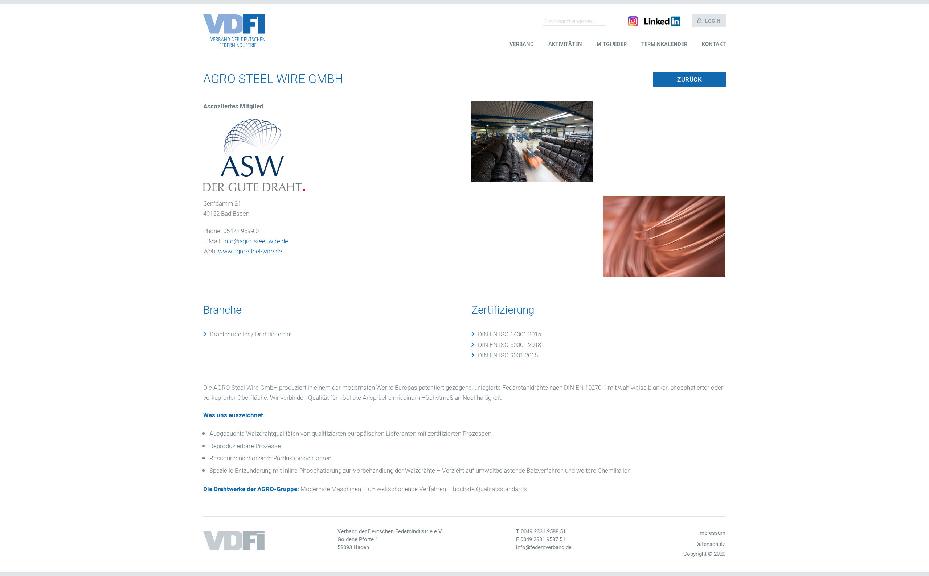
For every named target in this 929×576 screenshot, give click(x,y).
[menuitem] (521, 50)
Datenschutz (710, 544)
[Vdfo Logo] (234, 30)
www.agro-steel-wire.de (250, 251)
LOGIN (712, 21)
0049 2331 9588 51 (543, 531)
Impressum (711, 533)
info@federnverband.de (544, 547)
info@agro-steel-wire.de (255, 241)
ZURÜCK (689, 79)
